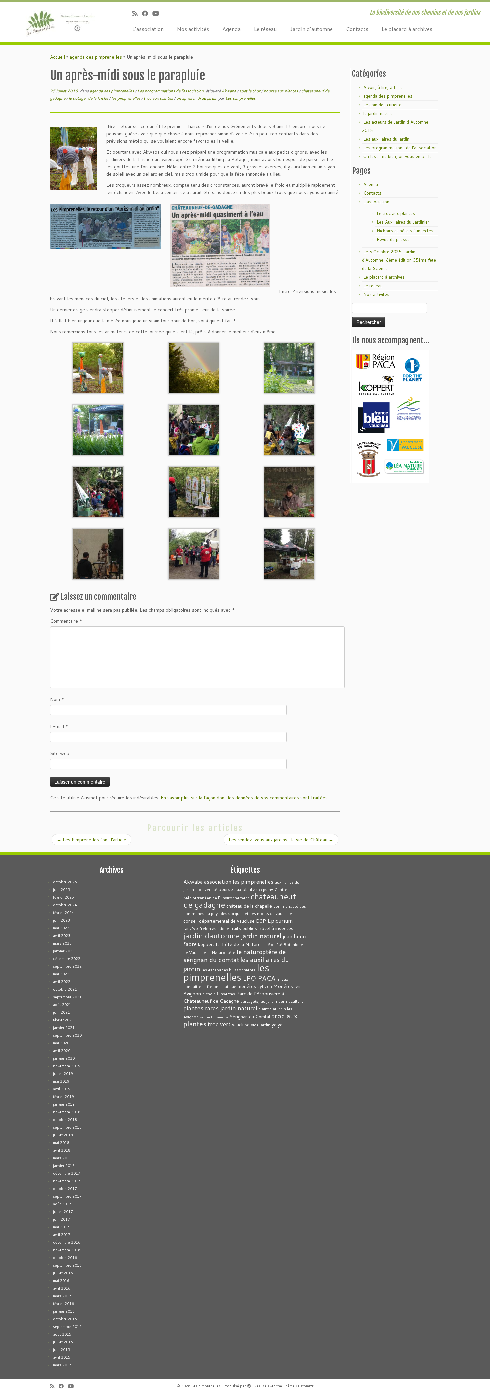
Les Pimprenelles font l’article (91, 839)
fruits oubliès (243, 928)
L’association (148, 29)
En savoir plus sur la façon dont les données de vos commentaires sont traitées (244, 797)
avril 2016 (61, 1288)
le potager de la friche (89, 98)
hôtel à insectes (275, 928)
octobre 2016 (65, 1257)
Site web (59, 753)
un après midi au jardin (197, 98)
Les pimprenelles (240, 98)
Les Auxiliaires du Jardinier (403, 222)
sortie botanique (214, 1016)
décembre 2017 (66, 1173)
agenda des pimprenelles (96, 57)
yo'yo (277, 1024)
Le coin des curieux (382, 105)
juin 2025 (61, 889)
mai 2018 (61, 1142)
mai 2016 (61, 1280)
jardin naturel (261, 935)
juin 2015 (61, 1349)
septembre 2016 (67, 1265)
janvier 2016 (64, 1311)
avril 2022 (61, 981)
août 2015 (62, 1334)
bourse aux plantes (281, 91)
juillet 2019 (63, 1073)
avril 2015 (61, 1357)
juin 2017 (61, 1219)
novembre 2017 (66, 1181)
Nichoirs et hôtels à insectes (405, 231)
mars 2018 (62, 1158)
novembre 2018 (66, 1112)
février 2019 (63, 1096)
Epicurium (280, 920)
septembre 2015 (67, 1326)
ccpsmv (266, 889)
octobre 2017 (65, 1188)
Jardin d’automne (311, 29)
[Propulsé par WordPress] (249, 1384)
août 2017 (62, 1204)
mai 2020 (61, 1043)
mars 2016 (62, 1296)
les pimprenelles (126, 98)
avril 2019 (61, 1089)
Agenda (231, 29)
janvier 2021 (64, 1027)
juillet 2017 (63, 1211)
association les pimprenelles (238, 881)
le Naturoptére (221, 952)
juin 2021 (61, 1012)
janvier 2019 (64, 1104)
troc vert (219, 1024)
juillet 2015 (63, 1342)
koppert (206, 944)
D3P (261, 920)
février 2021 (63, 1020)
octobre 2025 (65, 882)
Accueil (57, 57)
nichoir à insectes (218, 994)
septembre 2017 (67, 1196)
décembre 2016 (66, 1242)
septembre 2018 (67, 1127)
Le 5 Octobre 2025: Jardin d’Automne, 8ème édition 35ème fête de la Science (399, 260)
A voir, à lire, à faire (383, 87)
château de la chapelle (249, 906)
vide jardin (260, 1025)
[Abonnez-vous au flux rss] (137, 13)
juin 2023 (61, 920)
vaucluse (241, 1024)
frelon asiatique (214, 928)
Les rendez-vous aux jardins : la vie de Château (281, 839)
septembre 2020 (67, 1035)
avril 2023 (61, 935)
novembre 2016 (66, 1250)
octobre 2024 (65, 905)
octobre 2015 (65, 1319)
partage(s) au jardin (258, 1001)
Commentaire (66, 621)
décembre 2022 (66, 958)
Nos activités (193, 29)
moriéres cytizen (255, 986)
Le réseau (265, 29)
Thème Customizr (298, 1386)
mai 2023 (61, 928)
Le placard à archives (407, 29)
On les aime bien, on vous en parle (397, 156)
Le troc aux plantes (396, 213)
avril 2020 (61, 1050)
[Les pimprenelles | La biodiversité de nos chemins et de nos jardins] (56, 21)
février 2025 (63, 897)
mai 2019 (61, 1081)
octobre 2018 (65, 1119)
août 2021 (62, 1004)
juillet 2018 (63, 1135)
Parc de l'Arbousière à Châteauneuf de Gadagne (233, 997)
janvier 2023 (64, 951)
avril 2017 (61, 1234)
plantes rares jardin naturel (220, 1008)
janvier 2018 (64, 1165)
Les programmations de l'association (171, 91)
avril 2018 (61, 1150)
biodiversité (206, 889)
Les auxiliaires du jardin (386, 139)
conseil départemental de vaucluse (219, 921)
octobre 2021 (65, 989)
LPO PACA (259, 978)
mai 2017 (61, 1227)
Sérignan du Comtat (250, 1016)
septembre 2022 (67, 966)
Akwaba (229, 91)
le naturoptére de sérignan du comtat (234, 955)
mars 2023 (62, 943)
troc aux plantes (159, 98)
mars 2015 (62, 1365)
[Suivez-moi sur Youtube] (157, 13)
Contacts (357, 29)
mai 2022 (61, 974)
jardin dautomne (211, 935)
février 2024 (63, 912)
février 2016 (63, 1303)
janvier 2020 (64, 1058)
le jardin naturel (378, 113)
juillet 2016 (63, 1273)
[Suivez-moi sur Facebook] (147, 13)
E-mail (59, 726)
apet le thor (250, 91)
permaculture (291, 1001)
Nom (57, 699)
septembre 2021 (67, 997)
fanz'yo (190, 928)
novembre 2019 (66, 1066)
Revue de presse (393, 239)
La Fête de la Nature (238, 944)
